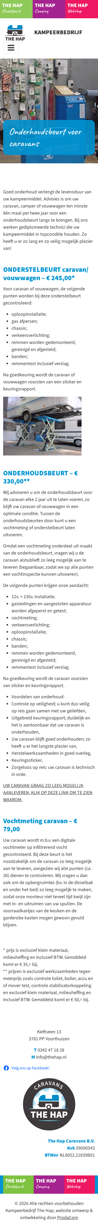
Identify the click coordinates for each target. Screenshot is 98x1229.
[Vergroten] (74, 403)
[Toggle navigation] (11, 48)
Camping (45, 8)
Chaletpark (12, 8)
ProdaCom (67, 1217)
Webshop (77, 8)
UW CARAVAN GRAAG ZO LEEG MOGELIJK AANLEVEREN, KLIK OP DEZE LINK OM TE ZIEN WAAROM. (48, 792)
